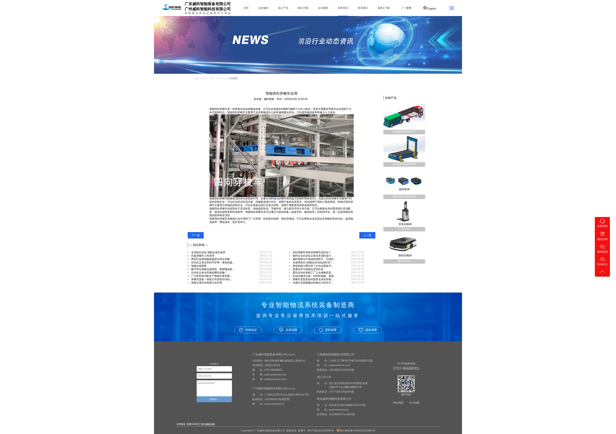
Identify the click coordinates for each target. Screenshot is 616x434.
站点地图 (414, 402)
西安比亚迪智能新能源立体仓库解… (211, 259)
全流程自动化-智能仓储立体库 (208, 252)
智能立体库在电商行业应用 (206, 282)
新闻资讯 (343, 8)
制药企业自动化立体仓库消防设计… (313, 255)
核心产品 (283, 8)
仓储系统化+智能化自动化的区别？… (314, 262)
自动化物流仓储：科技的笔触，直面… (314, 276)
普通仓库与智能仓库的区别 (308, 269)
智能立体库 (192, 424)
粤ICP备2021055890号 (321, 430)
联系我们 (363, 8)
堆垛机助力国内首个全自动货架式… (313, 265)
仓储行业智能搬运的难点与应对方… (313, 282)
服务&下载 (384, 8)
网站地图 (398, 402)
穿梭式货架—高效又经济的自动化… (211, 279)
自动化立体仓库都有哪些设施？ (209, 272)
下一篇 (196, 235)
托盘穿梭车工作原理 (202, 255)
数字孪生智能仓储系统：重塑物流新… (213, 269)
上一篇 (367, 235)
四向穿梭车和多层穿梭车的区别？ (312, 252)
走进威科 (263, 8)
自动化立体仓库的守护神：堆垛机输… (213, 262)
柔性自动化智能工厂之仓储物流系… (313, 272)
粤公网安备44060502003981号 (357, 430)
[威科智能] (171, 10)
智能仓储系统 (199, 265)
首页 (246, 8)
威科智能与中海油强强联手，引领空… (314, 259)
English (431, 8)
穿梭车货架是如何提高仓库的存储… (313, 279)
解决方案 (303, 8)
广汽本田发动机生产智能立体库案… (211, 276)
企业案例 (323, 8)
